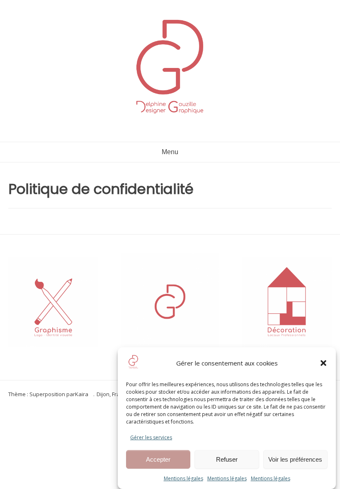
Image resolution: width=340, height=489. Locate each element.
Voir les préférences (295, 459)
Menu (170, 151)
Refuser (227, 459)
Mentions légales (183, 478)
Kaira (81, 394)
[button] (323, 363)
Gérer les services (151, 437)
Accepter (158, 459)
